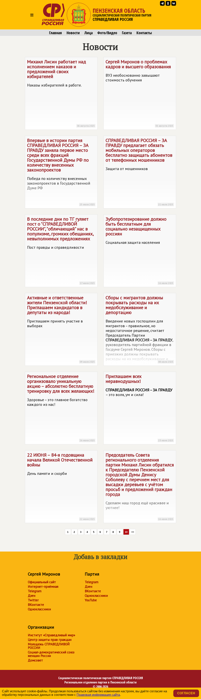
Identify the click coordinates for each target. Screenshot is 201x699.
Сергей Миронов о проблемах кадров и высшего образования (139, 93)
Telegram (34, 591)
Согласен (186, 693)
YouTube (91, 600)
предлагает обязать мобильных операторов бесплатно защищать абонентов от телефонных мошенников (139, 171)
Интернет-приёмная (43, 586)
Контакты (144, 33)
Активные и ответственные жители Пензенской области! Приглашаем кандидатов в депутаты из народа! (61, 329)
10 (126, 532)
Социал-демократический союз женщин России (51, 654)
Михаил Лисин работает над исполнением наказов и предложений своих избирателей (61, 93)
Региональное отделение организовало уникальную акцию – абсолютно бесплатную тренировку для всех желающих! (61, 407)
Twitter (33, 600)
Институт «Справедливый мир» (51, 635)
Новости (73, 33)
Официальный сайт (42, 582)
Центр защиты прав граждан (49, 639)
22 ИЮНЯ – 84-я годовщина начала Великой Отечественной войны (61, 486)
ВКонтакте (36, 604)
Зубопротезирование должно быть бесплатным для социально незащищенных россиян (139, 250)
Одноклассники (39, 609)
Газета (127, 33)
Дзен (31, 595)
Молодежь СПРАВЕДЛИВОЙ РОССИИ (49, 645)
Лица (88, 33)
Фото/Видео (107, 33)
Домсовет (35, 660)
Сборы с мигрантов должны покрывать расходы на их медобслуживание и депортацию (139, 330)
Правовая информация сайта (98, 694)
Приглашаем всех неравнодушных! (139, 407)
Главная (55, 33)
